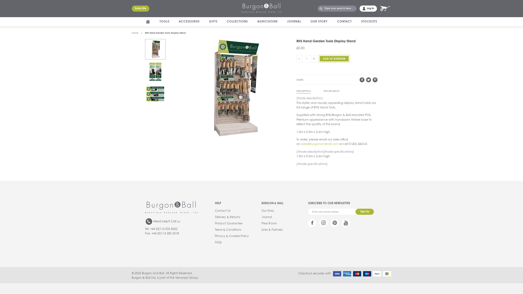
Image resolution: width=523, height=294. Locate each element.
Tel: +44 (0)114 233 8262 (161, 229)
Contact (344, 21)
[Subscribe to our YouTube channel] (346, 223)
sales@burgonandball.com (320, 144)
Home (135, 33)
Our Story (319, 21)
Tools (164, 21)
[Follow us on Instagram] (323, 223)
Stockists (369, 21)
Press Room (269, 223)
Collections (237, 21)
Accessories (189, 21)
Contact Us (222, 210)
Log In (370, 8)
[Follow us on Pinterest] (335, 223)
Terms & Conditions (228, 229)
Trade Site (140, 8)
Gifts (213, 21)
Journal (294, 21)
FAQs (218, 242)
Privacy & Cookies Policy (232, 236)
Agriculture (267, 21)
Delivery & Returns (227, 217)
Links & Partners (272, 229)
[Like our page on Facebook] (312, 223)
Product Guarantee (229, 223)
